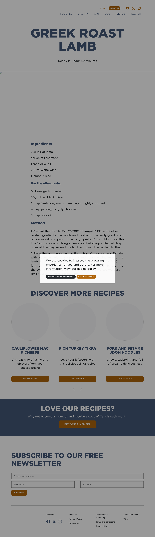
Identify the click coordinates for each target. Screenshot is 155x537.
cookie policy (86, 268)
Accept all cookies (86, 277)
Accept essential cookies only (61, 277)
